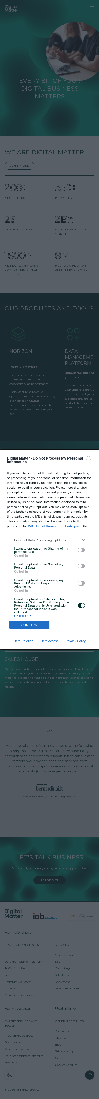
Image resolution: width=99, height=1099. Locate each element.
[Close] (90, 458)
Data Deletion (23, 641)
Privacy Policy (76, 641)
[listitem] (49, 539)
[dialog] (49, 549)
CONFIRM (29, 625)
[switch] (81, 550)
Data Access (49, 641)
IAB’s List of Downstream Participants (55, 526)
